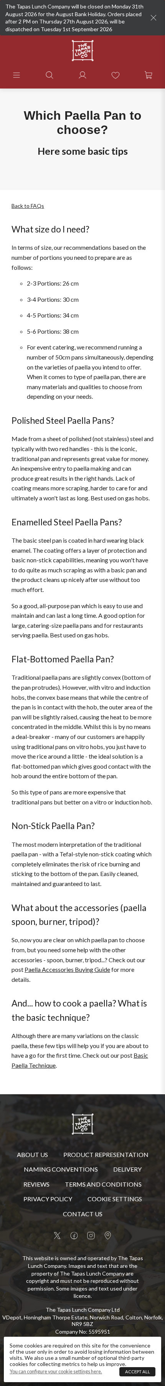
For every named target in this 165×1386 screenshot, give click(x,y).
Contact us (82, 1213)
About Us (32, 1154)
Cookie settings (114, 1198)
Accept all (137, 1371)
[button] (16, 75)
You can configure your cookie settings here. (56, 1371)
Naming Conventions (61, 1169)
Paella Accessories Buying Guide (67, 969)
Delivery (127, 1169)
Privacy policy (47, 1198)
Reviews (36, 1184)
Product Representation (105, 1154)
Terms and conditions (103, 1184)
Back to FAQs (28, 205)
